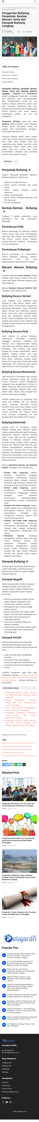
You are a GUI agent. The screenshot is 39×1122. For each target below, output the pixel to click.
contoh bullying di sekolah (24, 743)
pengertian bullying (9, 749)
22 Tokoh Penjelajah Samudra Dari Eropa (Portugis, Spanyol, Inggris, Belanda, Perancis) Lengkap (20, 963)
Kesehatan (5, 1069)
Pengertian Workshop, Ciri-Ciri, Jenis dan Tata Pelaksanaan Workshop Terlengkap (18, 805)
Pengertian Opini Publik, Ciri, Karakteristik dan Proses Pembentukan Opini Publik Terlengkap (18, 840)
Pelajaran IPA (6, 1063)
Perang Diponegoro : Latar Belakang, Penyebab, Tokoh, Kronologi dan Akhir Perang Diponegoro (21, 1010)
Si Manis (9, 31)
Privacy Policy (7, 1088)
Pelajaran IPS (6, 1066)
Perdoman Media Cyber (10, 1092)
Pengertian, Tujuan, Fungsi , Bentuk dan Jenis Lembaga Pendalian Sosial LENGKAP (20, 694)
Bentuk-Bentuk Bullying (9, 75)
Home (3, 8)
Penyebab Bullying (8, 72)
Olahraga (5, 1072)
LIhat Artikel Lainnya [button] (10, 688)
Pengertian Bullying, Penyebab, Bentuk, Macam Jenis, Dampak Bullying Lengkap (19, 677)
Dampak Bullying (7, 82)
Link (24, 32)
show (15, 161)
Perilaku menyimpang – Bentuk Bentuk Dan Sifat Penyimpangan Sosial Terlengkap (20, 702)
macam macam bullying (24, 746)
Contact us (6, 1085)
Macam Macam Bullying (10, 78)
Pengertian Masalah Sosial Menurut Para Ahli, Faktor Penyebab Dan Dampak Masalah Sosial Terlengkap (20, 722)
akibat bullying (7, 743)
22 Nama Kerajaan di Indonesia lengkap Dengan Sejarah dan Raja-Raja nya (22, 995)
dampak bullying (8, 746)
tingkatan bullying (29, 756)
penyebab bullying (25, 749)
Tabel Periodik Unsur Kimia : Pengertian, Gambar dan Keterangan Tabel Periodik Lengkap (20, 971)
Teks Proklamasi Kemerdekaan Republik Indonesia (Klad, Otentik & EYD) (22, 1018)
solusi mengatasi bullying (11, 756)
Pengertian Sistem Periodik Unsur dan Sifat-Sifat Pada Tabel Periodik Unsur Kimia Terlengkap (21, 1003)
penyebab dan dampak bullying (13, 752)
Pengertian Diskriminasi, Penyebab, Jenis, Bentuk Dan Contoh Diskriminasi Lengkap (20, 715)
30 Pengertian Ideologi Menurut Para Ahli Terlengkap (21, 1025)
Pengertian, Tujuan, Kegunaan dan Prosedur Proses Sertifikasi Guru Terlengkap (19, 913)
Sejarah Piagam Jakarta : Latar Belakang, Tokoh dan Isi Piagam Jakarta (19, 978)
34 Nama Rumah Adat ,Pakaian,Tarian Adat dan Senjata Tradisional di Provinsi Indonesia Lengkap (21, 955)
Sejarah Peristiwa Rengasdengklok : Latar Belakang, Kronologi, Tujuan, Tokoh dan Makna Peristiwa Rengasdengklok (20, 987)
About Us (5, 1082)
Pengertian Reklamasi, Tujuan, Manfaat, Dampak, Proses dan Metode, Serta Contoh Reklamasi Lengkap (19, 877)
